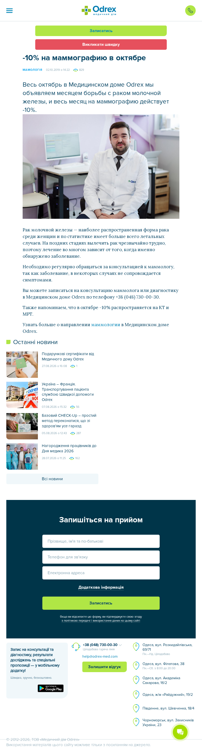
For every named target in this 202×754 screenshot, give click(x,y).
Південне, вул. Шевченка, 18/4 (168, 708)
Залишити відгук (104, 666)
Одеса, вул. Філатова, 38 (163, 666)
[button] (9, 10)
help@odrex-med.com (100, 656)
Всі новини (52, 479)
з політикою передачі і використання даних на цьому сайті (101, 620)
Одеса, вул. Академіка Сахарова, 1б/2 (161, 680)
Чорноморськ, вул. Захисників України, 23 (168, 722)
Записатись (101, 30)
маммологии (105, 325)
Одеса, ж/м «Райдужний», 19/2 (168, 694)
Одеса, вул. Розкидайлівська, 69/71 (167, 649)
